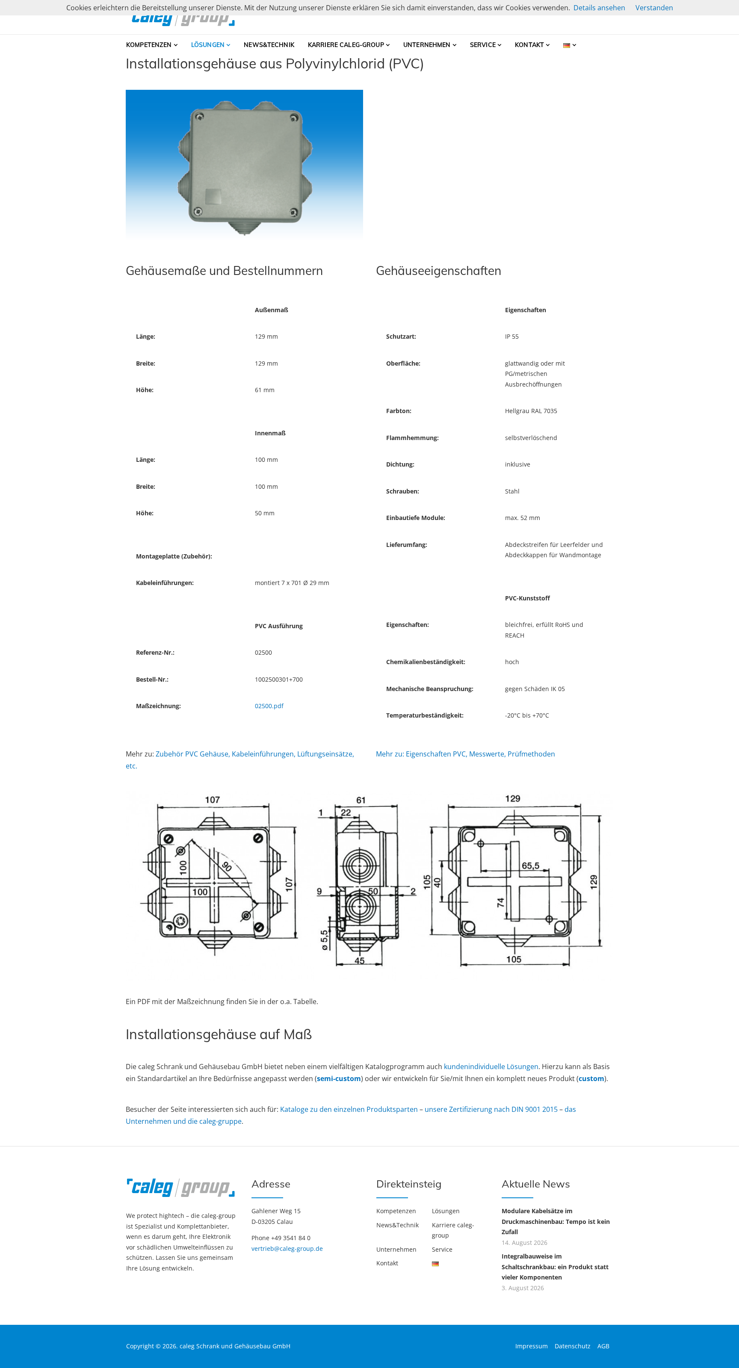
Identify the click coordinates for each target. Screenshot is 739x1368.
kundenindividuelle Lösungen (491, 1066)
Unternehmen (427, 45)
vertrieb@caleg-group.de (287, 1248)
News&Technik (269, 45)
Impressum (531, 1346)
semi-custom (339, 1078)
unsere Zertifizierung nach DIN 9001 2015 (492, 1109)
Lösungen (208, 45)
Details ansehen (599, 7)
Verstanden (654, 7)
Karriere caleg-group (346, 45)
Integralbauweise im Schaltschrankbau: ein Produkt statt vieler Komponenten (555, 1266)
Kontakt (529, 45)
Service (483, 45)
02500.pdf (269, 706)
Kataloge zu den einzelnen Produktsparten (350, 1109)
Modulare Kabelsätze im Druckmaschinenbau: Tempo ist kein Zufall (556, 1221)
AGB (603, 1346)
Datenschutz (573, 1346)
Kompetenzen (149, 45)
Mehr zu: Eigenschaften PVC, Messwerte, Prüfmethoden (465, 754)
